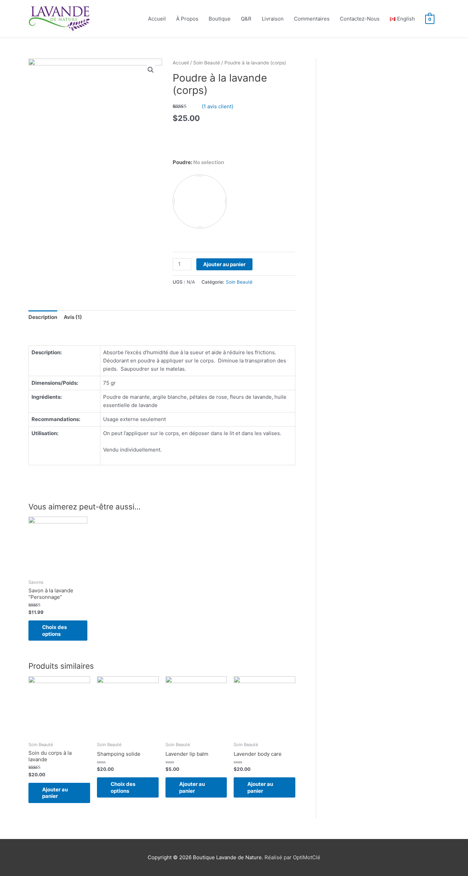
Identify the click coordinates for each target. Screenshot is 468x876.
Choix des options (54, 630)
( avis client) (217, 106)
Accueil (157, 18)
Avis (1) (73, 317)
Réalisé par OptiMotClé (292, 857)
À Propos (187, 18)
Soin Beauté (206, 62)
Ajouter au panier (224, 264)
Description (42, 317)
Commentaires (312, 18)
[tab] (42, 317)
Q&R (246, 18)
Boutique (220, 18)
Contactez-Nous (360, 18)
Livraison (273, 18)
